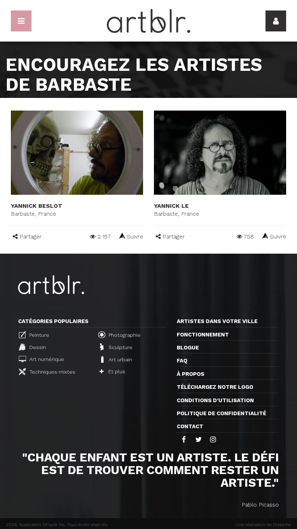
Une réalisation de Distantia (263, 524)
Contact (190, 426)
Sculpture (120, 347)
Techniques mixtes (51, 372)
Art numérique (46, 359)
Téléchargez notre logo (215, 387)
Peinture (38, 335)
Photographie (124, 335)
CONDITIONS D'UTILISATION (215, 400)
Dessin (37, 347)
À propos (190, 374)
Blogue (188, 347)
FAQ (182, 360)
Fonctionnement (203, 334)
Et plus (116, 371)
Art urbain (119, 359)
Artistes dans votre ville (217, 321)
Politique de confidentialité (221, 413)
